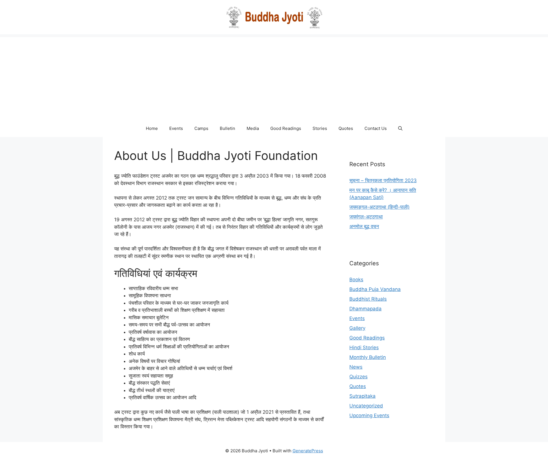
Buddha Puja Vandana (375, 289)
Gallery (357, 328)
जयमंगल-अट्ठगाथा (366, 217)
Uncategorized (366, 406)
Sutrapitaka (362, 396)
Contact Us (375, 128)
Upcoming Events (369, 415)
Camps (201, 128)
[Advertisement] (274, 77)
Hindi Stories (364, 347)
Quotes (346, 128)
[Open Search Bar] (400, 128)
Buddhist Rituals (368, 299)
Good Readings (285, 128)
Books (356, 279)
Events (176, 128)
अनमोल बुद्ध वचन (364, 226)
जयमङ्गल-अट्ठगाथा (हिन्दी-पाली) (379, 207)
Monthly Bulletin (367, 357)
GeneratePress (308, 450)
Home (152, 128)
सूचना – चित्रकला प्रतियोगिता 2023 (383, 180)
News (355, 367)
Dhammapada (365, 309)
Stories (320, 128)
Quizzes (358, 376)
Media (253, 128)
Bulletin (227, 128)
